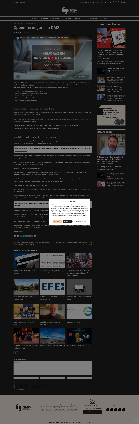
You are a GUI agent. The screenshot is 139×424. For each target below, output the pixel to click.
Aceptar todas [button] (57, 221)
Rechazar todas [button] (67, 221)
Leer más (69, 217)
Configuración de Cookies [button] (79, 221)
